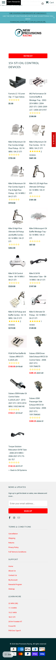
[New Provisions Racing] (28, 33)
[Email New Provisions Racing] (19, 517)
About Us (12, 571)
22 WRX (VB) (13, 603)
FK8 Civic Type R (14, 631)
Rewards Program (15, 584)
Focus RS (12, 626)
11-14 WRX (12, 608)
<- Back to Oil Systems (17, 470)
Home (10, 566)
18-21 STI (11, 617)
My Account (12, 580)
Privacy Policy (13, 547)
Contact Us (12, 575)
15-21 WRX (12, 612)
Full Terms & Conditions (17, 552)
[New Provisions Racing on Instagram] (14, 517)
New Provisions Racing (24, 644)
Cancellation (13, 534)
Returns (11, 543)
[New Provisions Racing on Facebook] (9, 517)
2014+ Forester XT (15, 622)
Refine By (28, 56)
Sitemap (11, 589)
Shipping (11, 538)
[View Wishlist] (42, 3)
